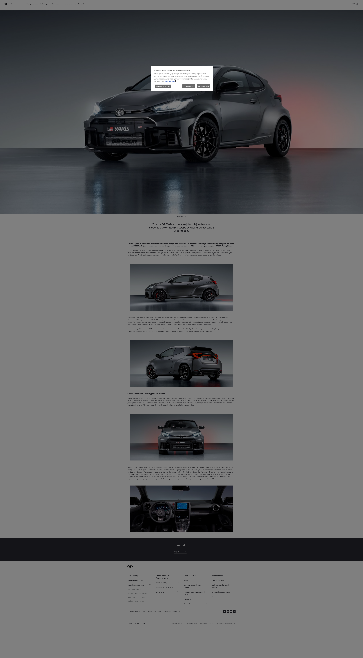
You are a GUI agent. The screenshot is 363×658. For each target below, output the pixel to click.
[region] (182, 78)
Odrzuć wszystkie (188, 86)
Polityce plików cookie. (169, 81)
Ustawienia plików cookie (163, 86)
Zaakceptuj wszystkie (203, 86)
